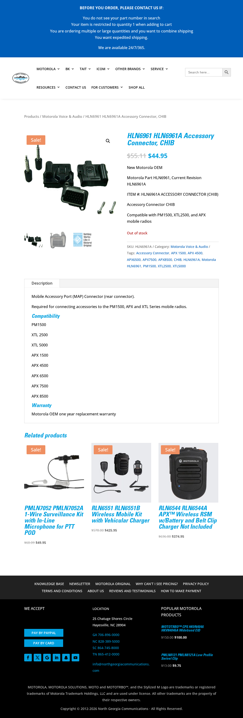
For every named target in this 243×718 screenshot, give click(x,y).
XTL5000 (179, 266)
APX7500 (149, 259)
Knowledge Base (49, 584)
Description (42, 283)
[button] (108, 141)
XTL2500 (164, 266)
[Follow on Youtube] (75, 657)
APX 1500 (178, 253)
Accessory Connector (152, 253)
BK (67, 69)
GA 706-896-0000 (106, 634)
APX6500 (134, 259)
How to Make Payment (181, 591)
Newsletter (79, 584)
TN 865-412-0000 (106, 654)
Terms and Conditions (62, 591)
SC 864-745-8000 (106, 647)
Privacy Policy (196, 584)
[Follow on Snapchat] (66, 657)
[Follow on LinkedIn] (56, 657)
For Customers (105, 87)
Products (31, 116)
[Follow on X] (37, 657)
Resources (46, 87)
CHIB (178, 259)
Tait (83, 69)
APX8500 (165, 259)
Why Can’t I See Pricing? (157, 584)
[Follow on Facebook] (28, 657)
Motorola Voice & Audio (62, 116)
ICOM (101, 69)
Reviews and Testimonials (132, 591)
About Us (96, 591)
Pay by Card (43, 643)
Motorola (46, 69)
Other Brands (128, 69)
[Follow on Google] (47, 657)
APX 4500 (195, 253)
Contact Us (75, 87)
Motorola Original (113, 584)
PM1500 (149, 266)
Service (157, 69)
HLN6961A (191, 259)
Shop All (137, 87)
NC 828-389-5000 (106, 641)
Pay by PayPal (44, 633)
